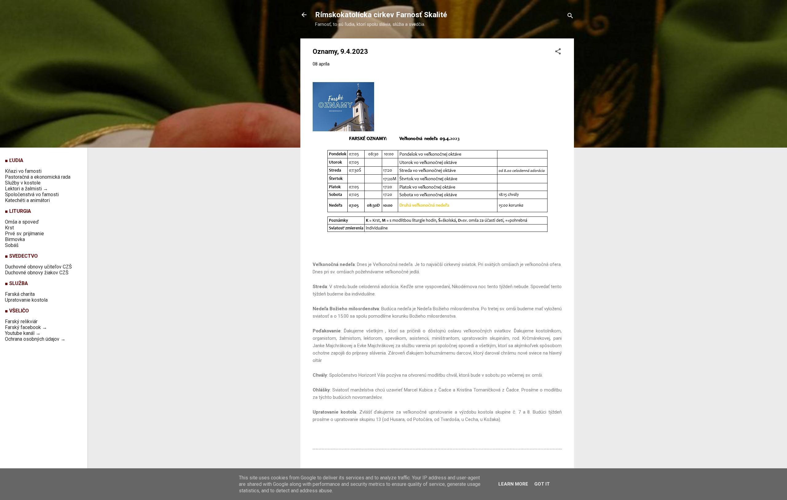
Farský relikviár (21, 321)
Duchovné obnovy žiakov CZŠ (37, 273)
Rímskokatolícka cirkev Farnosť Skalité (381, 14)
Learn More (513, 484)
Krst (9, 228)
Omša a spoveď (22, 222)
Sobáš (11, 245)
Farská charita (20, 294)
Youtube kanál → (23, 333)
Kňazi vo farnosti (23, 171)
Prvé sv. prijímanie (24, 233)
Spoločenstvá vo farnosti (32, 194)
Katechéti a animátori (27, 200)
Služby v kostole (23, 183)
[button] (558, 52)
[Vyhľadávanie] (570, 16)
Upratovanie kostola (26, 300)
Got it (542, 484)
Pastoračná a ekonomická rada (37, 177)
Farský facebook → (26, 327)
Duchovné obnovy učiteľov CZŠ (38, 267)
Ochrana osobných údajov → (35, 339)
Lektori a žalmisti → (26, 189)
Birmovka (15, 239)
